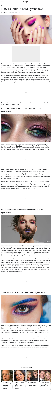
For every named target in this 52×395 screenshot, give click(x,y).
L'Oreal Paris (46, 183)
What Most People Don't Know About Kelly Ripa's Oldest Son (32, 384)
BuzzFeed (31, 82)
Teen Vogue (19, 146)
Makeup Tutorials (45, 260)
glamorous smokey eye (33, 332)
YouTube (44, 266)
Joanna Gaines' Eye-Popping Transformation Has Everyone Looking (19, 385)
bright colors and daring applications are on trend (35, 65)
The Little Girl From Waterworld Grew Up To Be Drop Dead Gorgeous (7, 385)
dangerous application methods (9, 342)
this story (19, 330)
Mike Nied (5, 12)
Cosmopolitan (9, 67)
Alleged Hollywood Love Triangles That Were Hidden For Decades (44, 384)
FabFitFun (5, 173)
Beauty (2, 5)
